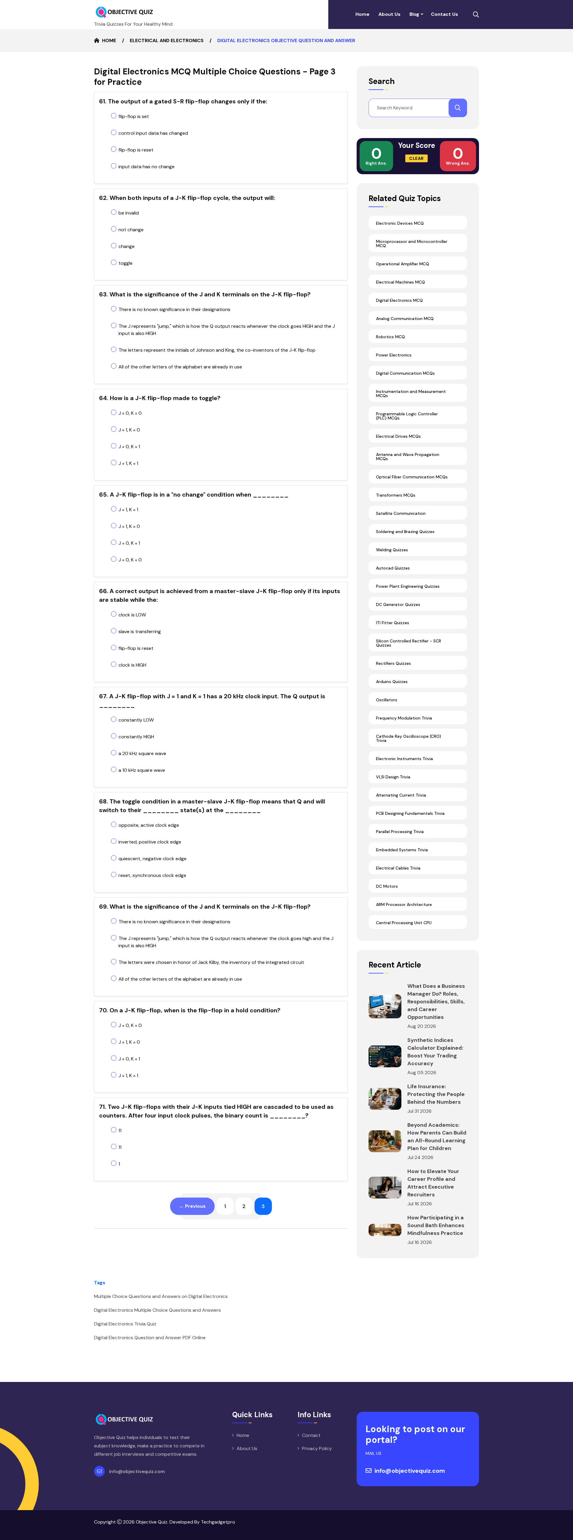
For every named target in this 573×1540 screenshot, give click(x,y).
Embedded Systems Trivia (402, 849)
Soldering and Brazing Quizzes (405, 531)
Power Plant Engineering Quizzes (408, 586)
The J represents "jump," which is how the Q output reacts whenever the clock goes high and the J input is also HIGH (225, 942)
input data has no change (146, 166)
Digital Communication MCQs (405, 373)
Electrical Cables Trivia (398, 868)
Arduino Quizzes (392, 681)
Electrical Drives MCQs (398, 436)
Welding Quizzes (392, 549)
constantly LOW (136, 720)
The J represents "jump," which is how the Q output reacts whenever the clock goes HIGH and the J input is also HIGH (226, 329)
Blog (414, 14)
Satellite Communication (401, 513)
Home (362, 14)
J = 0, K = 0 (130, 413)
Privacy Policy (317, 1448)
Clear (416, 158)
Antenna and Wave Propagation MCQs (407, 456)
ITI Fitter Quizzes (392, 622)
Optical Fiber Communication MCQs (412, 477)
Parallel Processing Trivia (400, 831)
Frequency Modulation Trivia (404, 718)
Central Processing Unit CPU (404, 922)
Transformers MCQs (395, 495)
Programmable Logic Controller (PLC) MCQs (407, 416)
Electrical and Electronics (167, 40)
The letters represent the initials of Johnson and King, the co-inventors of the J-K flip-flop (216, 350)
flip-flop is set (133, 116)
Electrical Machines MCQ (400, 282)
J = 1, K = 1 (128, 463)
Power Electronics (394, 355)
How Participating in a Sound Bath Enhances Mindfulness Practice (435, 1225)
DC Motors (387, 886)
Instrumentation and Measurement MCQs (411, 393)
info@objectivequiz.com (137, 1471)
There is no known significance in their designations (174, 309)
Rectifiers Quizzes (393, 663)
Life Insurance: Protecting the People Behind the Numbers (436, 1094)
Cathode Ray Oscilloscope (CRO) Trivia (408, 738)
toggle (125, 263)
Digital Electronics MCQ (399, 300)
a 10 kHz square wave (141, 770)
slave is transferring (139, 631)
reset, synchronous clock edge (152, 875)
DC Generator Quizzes (398, 604)
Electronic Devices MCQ (400, 223)
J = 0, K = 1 (129, 446)
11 (119, 1130)
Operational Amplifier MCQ (402, 264)
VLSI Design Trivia (393, 777)
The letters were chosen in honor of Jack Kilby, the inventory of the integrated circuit (211, 962)
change (126, 246)
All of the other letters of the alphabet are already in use (180, 367)
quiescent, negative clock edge (152, 858)
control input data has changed (153, 133)
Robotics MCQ (390, 336)
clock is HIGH (132, 665)
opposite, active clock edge (148, 825)
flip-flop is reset (135, 150)
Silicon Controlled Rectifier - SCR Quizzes (408, 643)
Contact (311, 1435)
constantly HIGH (136, 737)
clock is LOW (132, 615)
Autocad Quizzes (393, 568)
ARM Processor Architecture (404, 904)
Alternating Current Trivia (401, 795)
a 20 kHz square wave (142, 753)
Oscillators (386, 699)
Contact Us (444, 14)
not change (131, 229)
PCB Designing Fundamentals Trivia (410, 813)
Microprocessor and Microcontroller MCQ (411, 243)
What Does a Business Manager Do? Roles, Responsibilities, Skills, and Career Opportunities (436, 1001)
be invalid (128, 213)
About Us (389, 14)
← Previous (192, 1206)
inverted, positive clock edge (149, 842)
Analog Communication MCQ (405, 318)
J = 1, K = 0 (129, 430)
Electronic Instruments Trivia (404, 758)
